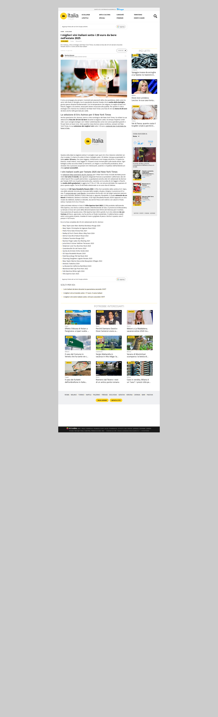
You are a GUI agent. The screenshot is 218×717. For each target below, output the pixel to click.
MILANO (74, 395)
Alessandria (79, 41)
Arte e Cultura (104, 15)
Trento (134, 121)
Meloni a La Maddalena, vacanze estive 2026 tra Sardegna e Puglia (137, 331)
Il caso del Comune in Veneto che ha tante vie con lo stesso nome (77, 356)
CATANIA (137, 395)
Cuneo (72, 41)
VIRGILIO (83, 428)
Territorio (138, 15)
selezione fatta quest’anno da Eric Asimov (77, 175)
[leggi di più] (125, 56)
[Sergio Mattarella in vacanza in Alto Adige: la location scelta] (109, 343)
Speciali (102, 18)
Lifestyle (85, 18)
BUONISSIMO (142, 428)
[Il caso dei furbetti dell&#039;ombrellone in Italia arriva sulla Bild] (78, 368)
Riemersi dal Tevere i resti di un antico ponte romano (107, 380)
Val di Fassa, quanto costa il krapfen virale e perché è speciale (144, 125)
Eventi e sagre (139, 18)
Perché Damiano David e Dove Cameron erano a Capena (106, 331)
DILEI (125, 428)
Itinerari (120, 18)
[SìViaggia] (120, 9)
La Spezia (134, 70)
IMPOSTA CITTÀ (116, 400)
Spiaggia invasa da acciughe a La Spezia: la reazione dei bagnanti (144, 74)
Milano (134, 95)
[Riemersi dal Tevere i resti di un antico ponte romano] (109, 368)
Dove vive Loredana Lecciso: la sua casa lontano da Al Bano (144, 100)
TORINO (81, 395)
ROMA (67, 395)
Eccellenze (86, 15)
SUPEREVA (148, 428)
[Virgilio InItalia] (69, 16)
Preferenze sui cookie (96, 430)
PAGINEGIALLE (89, 428)
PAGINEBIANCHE (113, 428)
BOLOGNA (113, 395)
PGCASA (106, 428)
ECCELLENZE (68, 31)
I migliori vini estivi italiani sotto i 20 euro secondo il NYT (84, 297)
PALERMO (96, 395)
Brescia (129, 351)
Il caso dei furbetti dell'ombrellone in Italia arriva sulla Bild (75, 382)
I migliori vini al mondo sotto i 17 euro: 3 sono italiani (82, 293)
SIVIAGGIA (129, 428)
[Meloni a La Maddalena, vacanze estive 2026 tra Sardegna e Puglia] (140, 317)
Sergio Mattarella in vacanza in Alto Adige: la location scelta (106, 356)
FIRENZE (105, 395)
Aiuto (103, 430)
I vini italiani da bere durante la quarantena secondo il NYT (84, 289)
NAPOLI (88, 395)
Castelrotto (99, 351)
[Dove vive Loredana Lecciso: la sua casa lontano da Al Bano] (145, 86)
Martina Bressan (69, 55)
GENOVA (121, 395)
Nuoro (129, 326)
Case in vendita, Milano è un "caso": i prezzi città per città (138, 382)
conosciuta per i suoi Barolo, (75, 193)
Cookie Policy (87, 430)
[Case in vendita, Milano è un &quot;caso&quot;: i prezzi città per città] (140, 368)
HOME (62, 31)
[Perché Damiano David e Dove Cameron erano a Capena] (109, 317)
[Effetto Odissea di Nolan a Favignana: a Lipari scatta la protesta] (78, 317)
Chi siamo (71, 430)
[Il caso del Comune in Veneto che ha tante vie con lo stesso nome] (78, 343)
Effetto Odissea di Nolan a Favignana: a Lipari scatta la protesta (77, 331)
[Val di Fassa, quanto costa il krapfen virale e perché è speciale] (145, 112)
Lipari (66, 326)
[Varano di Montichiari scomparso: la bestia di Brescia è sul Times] (140, 343)
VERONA (129, 395)
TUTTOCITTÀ (121, 428)
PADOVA (150, 395)
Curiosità (120, 15)
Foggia (67, 377)
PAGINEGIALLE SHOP (99, 428)
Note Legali (77, 430)
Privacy (82, 430)
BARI (143, 395)
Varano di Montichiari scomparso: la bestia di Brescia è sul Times (137, 356)
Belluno (67, 351)
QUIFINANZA (136, 428)
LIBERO (79, 428)
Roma (97, 326)
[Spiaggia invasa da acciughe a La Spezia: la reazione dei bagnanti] (145, 61)
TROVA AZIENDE (102, 400)
